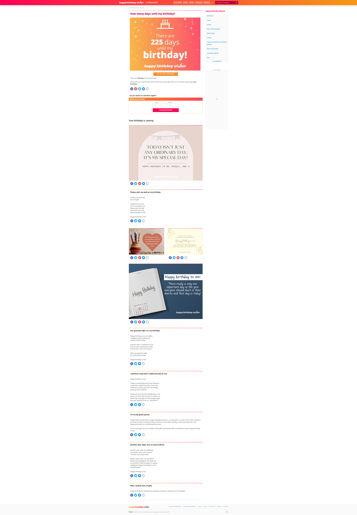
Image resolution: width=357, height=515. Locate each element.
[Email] (147, 88)
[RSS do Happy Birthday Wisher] (227, 512)
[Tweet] (135, 220)
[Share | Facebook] (131, 220)
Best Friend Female (213, 29)
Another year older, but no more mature (147, 445)
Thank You (198, 3)
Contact (200, 506)
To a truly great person (140, 414)
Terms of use (212, 506)
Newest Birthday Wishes (175, 506)
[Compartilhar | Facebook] (131, 88)
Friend (191, 3)
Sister (185, 3)
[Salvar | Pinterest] (135, 88)
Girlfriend (210, 16)
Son (208, 57)
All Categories (216, 61)
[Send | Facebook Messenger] (139, 220)
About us (219, 506)
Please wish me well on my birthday (145, 192)
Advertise (225, 506)
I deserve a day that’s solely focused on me (148, 373)
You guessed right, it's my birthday (145, 330)
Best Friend (178, 3)
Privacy (205, 506)
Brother (207, 3)
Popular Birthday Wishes (189, 506)
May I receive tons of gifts (141, 485)
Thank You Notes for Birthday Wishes (217, 43)
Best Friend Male (212, 49)
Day (156, 102)
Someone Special (213, 53)
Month (170, 102)
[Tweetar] (139, 88)
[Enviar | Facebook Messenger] (143, 88)
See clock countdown (166, 74)
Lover (209, 20)
